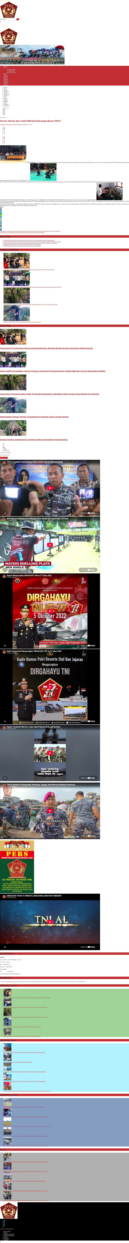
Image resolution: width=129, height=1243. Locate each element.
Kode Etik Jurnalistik (9, 1235)
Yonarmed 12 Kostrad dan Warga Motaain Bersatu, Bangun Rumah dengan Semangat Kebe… (27, 997)
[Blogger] (64, 228)
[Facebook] (4, 109)
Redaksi (5, 1232)
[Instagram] (4, 112)
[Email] (64, 221)
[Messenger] (64, 217)
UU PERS (6, 1239)
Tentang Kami (7, 1231)
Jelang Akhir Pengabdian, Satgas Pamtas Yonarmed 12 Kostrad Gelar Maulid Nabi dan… (26, 1007)
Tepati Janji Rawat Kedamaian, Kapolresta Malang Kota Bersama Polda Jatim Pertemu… (26, 1171)
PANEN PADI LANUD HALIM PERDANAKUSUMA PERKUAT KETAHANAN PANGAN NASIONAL (28, 1126)
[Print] (64, 224)
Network (6, 1237)
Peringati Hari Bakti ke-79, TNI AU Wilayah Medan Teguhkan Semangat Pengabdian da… (26, 1136)
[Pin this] (4, 129)
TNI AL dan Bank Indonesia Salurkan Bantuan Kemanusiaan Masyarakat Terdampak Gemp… (27, 1091)
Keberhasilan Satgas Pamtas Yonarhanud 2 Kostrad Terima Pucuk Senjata (22, 244)
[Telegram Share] (4, 131)
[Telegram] (64, 222)
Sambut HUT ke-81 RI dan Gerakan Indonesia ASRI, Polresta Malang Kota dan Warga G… (26, 1190)
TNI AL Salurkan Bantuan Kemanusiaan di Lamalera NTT (18, 1062)
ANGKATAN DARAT (17, 124)
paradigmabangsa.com (11, 981)
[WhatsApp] (64, 214)
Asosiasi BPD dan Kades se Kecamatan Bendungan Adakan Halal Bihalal (22, 232)
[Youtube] (4, 113)
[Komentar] (4, 134)
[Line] (64, 215)
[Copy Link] (64, 208)
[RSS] (4, 115)
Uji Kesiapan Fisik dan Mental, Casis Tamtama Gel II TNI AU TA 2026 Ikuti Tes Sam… (24, 1107)
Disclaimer (6, 1238)
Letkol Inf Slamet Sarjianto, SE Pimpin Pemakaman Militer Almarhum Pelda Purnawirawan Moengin (30, 231)
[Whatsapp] (4, 132)
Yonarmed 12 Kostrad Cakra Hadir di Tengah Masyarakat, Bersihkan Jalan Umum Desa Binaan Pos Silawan (30, 243)
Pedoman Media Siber (9, 1234)
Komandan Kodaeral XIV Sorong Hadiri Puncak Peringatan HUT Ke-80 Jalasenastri (24, 1081)
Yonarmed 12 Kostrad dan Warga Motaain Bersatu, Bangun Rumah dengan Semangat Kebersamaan (29, 240)
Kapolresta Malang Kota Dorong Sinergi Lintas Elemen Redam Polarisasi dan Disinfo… (25, 1181)
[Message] (64, 219)
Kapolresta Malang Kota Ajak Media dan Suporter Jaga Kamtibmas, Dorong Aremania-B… (26, 1200)
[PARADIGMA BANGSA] (9, 17)
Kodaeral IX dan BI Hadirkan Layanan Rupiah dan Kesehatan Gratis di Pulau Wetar (24, 1052)
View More (4, 457)
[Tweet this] (4, 128)
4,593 (5, 449)
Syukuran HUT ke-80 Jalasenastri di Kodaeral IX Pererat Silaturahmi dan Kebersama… (25, 1071)
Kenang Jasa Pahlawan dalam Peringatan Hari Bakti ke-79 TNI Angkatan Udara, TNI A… (26, 1145)
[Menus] (0, 21)
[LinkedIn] (64, 226)
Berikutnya (6, 450)
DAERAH (25, 124)
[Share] (64, 230)
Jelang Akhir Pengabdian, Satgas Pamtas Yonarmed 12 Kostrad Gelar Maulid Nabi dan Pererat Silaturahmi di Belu (32, 241)
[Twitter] (4, 110)
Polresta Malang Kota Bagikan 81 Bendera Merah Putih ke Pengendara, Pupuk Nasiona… (26, 1161)
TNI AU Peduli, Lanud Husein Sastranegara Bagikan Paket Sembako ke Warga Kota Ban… (26, 1116)
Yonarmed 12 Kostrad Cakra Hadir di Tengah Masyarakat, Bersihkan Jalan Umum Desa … (26, 1017)
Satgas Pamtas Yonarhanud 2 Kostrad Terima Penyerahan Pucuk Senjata (22, 246)
